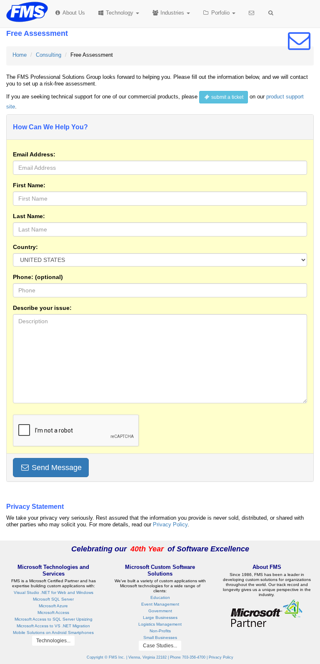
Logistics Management (160, 624)
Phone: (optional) (38, 277)
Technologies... (53, 641)
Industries (172, 13)
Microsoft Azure (53, 606)
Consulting (48, 55)
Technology (118, 13)
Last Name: (29, 216)
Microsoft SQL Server (53, 599)
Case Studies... (160, 646)
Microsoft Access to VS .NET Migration (53, 626)
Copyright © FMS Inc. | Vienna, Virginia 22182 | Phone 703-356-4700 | (148, 657)
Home (19, 55)
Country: (25, 247)
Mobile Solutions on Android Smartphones (53, 632)
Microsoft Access (53, 612)
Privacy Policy (170, 524)
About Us (73, 13)
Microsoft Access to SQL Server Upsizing (53, 619)
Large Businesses (160, 617)
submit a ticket (226, 97)
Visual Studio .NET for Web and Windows (53, 592)
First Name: (29, 185)
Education (160, 597)
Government (160, 611)
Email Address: (34, 154)
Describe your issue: (42, 307)
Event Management (160, 604)
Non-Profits (160, 631)
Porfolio (220, 13)
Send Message (56, 467)
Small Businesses (160, 637)
